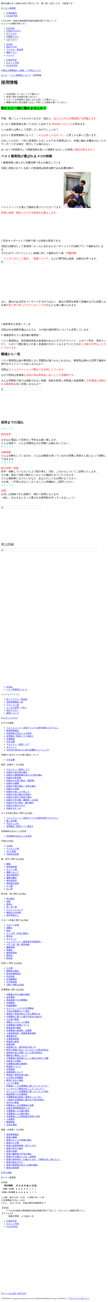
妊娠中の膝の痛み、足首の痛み (21, 786)
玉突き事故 (11, 1125)
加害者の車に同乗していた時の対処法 (24, 1053)
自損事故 (10, 1003)
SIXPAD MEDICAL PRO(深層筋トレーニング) (27, 750)
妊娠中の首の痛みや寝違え (19, 794)
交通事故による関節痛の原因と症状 (23, 1116)
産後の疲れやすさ (14, 1162)
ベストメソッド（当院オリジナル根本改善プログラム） (32, 728)
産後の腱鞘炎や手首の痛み (19, 1154)
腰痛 (8, 864)
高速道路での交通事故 (16, 1000)
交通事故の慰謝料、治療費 (19, 1030)
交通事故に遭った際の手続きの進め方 (24, 1016)
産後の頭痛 (11, 1151)
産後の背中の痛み (14, 1148)
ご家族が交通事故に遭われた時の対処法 (25, 1100)
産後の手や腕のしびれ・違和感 (21, 1157)
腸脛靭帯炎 (11, 953)
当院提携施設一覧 (14, 702)
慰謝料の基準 (12, 1041)
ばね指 (9, 846)
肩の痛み (10, 899)
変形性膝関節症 (13, 973)
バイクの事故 (12, 1083)
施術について (12, 713)
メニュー (10, 55)
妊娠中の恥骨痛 (13, 778)
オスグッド (11, 939)
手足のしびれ (12, 823)
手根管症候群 (12, 854)
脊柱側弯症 (11, 880)
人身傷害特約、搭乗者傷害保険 (21, 1033)
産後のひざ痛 (12, 1143)
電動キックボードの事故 (18, 1022)
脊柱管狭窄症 (12, 875)
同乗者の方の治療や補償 (18, 994)
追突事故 (10, 997)
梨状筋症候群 (12, 883)
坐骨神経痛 (11, 867)
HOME (9, 44)
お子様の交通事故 (14, 1077)
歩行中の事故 (12, 1102)
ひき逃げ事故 (12, 1019)
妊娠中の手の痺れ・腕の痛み (20, 803)
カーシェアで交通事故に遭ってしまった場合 (27, 1091)
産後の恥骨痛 (12, 1168)
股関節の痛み (12, 971)
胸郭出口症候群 (13, 912)
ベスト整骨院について (16, 689)
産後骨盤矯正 (12, 730)
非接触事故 (11, 1005)
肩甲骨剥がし (12, 915)
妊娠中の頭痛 (12, 789)
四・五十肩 (11, 907)
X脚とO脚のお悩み (15, 985)
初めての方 (11, 47)
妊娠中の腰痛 (12, 783)
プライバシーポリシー (78, 1298)
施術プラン (11, 52)
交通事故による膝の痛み (18, 1113)
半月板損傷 (11, 982)
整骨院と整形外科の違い (18, 1075)
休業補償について (14, 1072)
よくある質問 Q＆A (16, 707)
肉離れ (9, 928)
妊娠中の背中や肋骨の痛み (19, 797)
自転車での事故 (13, 1061)
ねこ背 (9, 889)
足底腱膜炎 (11, 979)
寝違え (9, 904)
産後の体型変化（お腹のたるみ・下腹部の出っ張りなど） (33, 1159)
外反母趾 (10, 976)
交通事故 (10, 739)
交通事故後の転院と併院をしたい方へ (24, 1097)
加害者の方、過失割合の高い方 (21, 1047)
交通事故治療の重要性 (16, 1064)
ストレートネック (14, 910)
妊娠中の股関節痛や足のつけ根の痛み (24, 775)
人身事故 (10, 1119)
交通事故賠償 (12, 1039)
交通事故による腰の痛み (18, 1111)
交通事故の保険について (18, 1025)
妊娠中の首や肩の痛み (16, 772)
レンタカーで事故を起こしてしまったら (25, 1089)
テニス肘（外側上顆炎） (18, 933)
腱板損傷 (10, 947)
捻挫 (8, 930)
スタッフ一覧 (12, 705)
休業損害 (10, 1044)
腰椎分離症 (11, 878)
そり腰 (9, 886)
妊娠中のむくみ (13, 808)
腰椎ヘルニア (12, 872)
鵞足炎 (9, 936)
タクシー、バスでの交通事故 (20, 1008)
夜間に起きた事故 (14, 1080)
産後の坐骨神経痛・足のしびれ (21, 1145)
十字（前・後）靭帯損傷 (18, 944)
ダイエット (11, 747)
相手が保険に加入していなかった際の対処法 (27, 1050)
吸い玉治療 (11, 821)
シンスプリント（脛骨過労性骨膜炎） (24, 942)
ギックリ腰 (11, 869)
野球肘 (9, 955)
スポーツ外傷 (12, 925)
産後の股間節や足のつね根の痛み (22, 1165)
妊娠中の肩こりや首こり (18, 791)
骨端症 (9, 950)
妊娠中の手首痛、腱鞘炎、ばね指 (22, 800)
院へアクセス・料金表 (16, 699)
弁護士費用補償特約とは (18, 1108)
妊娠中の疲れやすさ (15, 805)
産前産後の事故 (13, 1028)
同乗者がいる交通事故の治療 (20, 1105)
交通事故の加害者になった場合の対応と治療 (27, 1058)
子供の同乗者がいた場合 (18, 1011)
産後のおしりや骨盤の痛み (19, 1140)
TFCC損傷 (11, 851)
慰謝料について (13, 1066)
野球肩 (9, 958)
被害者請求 (11, 1036)
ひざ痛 (9, 968)
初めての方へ (12, 710)
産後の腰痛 (11, 1137)
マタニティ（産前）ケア (18, 744)
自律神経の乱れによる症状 (19, 733)
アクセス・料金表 (14, 49)
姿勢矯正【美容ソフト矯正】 (20, 736)
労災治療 (10, 741)
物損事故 (10, 1122)
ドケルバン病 (12, 849)
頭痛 (8, 901)
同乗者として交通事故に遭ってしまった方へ (27, 1086)
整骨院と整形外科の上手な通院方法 (23, 1014)
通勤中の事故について (16, 1055)
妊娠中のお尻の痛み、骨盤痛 (21, 780)
